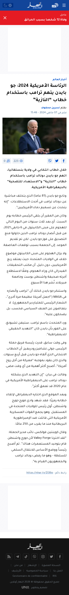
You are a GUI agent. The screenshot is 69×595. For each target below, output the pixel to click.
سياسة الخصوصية (37, 571)
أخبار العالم (60, 79)
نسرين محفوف (50, 108)
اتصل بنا (58, 571)
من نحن (18, 565)
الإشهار (32, 565)
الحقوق (48, 582)
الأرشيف (16, 571)
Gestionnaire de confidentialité (30, 576)
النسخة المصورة (51, 565)
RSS (55, 576)
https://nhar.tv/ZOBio (39, 473)
